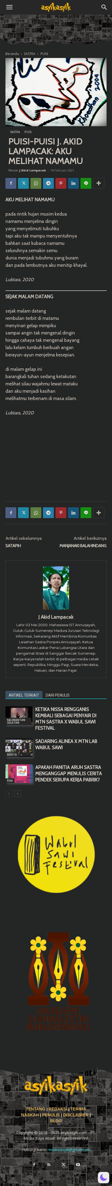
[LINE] (85, 183)
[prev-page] (8, 793)
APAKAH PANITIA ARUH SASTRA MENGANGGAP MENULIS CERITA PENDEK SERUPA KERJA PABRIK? (68, 773)
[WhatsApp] (35, 183)
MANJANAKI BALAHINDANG (83, 545)
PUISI (44, 53)
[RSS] (48, 1164)
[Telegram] (48, 183)
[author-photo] (56, 609)
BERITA (12, 754)
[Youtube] (78, 1164)
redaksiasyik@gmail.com (69, 1149)
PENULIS (51, 1115)
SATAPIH (13, 545)
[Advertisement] (56, 457)
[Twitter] (23, 183)
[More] (98, 183)
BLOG (56, 1121)
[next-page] (17, 793)
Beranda (12, 53)
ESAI (10, 780)
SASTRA (29, 53)
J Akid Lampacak (32, 170)
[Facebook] (10, 183)
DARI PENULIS (58, 695)
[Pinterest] (60, 183)
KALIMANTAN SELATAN (16, 721)
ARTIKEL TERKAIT (24, 695)
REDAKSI (58, 1109)
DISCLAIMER (76, 1115)
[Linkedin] (73, 183)
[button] (9, 7)
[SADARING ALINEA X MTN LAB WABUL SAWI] (19, 747)
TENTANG (36, 1109)
